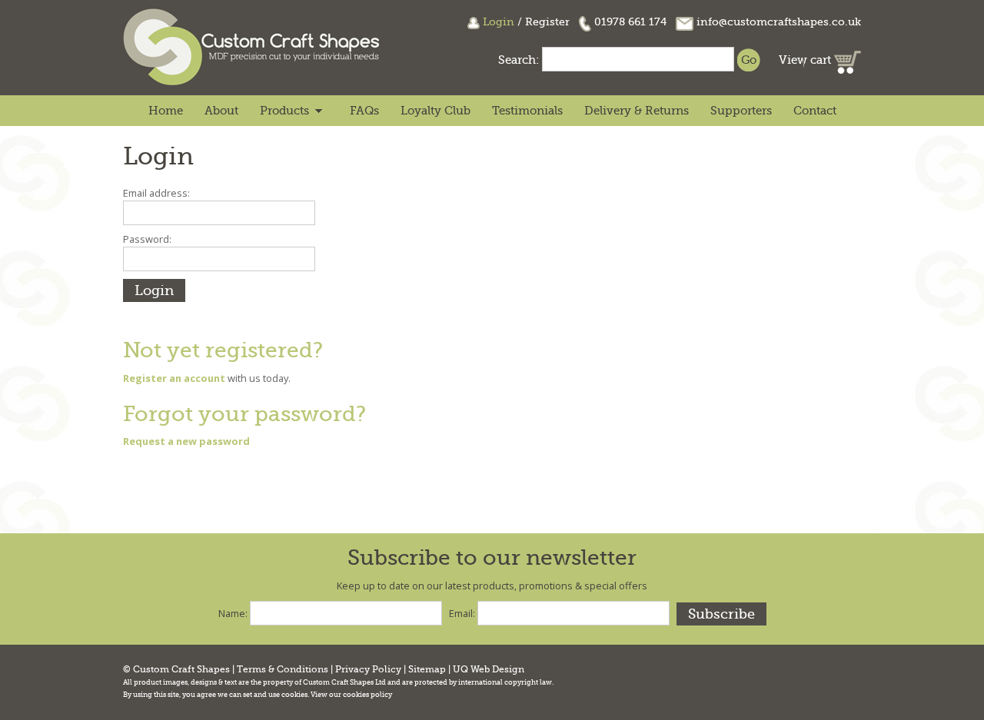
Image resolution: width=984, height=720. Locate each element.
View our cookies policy (351, 694)
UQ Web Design (488, 670)
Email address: (156, 193)
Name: (233, 613)
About (221, 111)
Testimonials (527, 111)
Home (165, 111)
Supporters (741, 111)
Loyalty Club (435, 111)
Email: (462, 613)
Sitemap (427, 670)
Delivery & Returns (636, 111)
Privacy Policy (368, 670)
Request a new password (186, 441)
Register (547, 21)
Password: (147, 239)
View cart (806, 60)
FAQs (364, 111)
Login (498, 21)
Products (284, 111)
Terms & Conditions (282, 670)
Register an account (174, 378)
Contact (814, 111)
